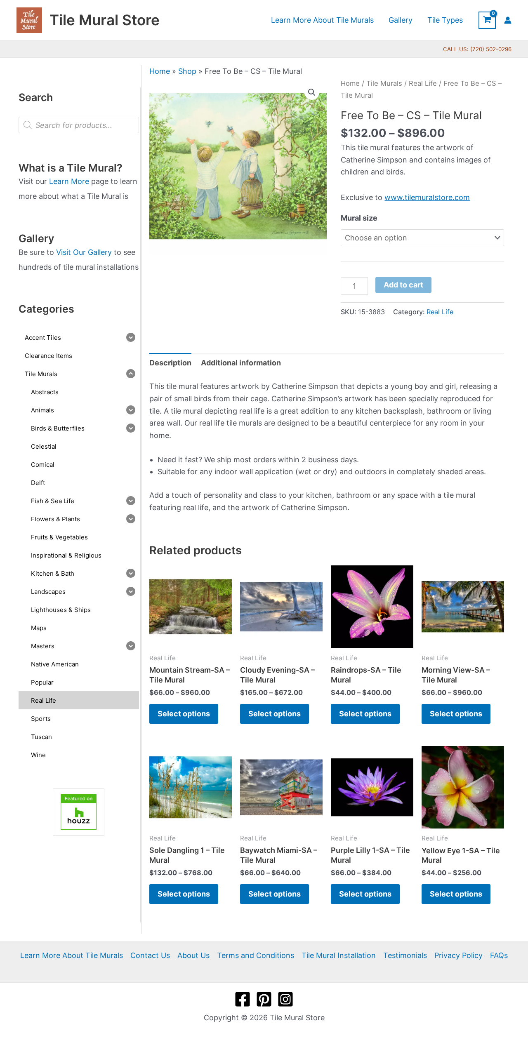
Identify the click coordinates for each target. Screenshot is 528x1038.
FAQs (499, 955)
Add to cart (403, 284)
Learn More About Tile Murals (71, 955)
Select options (184, 713)
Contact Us (150, 955)
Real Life (423, 83)
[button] (311, 92)
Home (159, 71)
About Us (193, 955)
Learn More (69, 181)
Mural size (359, 218)
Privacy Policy (458, 955)
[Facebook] (242, 999)
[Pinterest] (264, 999)
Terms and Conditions (255, 955)
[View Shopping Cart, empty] (487, 20)
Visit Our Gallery (84, 252)
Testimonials (405, 955)
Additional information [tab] (241, 362)
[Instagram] (285, 999)
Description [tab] (170, 362)
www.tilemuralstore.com (427, 197)
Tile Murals (384, 83)
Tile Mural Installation (339, 955)
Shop (187, 71)
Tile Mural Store (105, 19)
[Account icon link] (508, 20)
